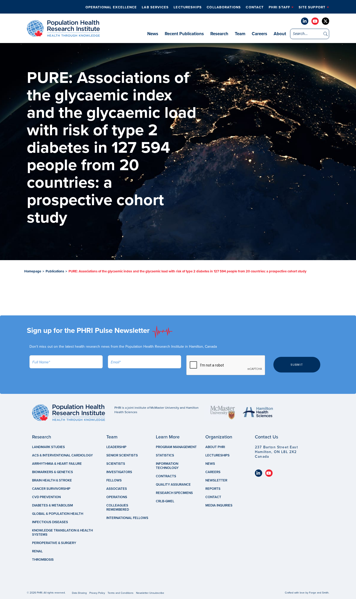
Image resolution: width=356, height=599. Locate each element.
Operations (116, 497)
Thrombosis (43, 560)
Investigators (119, 472)
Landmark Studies (48, 447)
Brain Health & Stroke (52, 480)
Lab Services (155, 7)
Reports (212, 489)
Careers (259, 33)
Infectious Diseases (50, 522)
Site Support (312, 7)
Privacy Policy (97, 593)
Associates (116, 489)
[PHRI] (63, 34)
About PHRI (215, 447)
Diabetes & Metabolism (52, 505)
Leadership (116, 447)
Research (219, 33)
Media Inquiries (218, 505)
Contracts (166, 476)
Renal (37, 551)
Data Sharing (79, 593)
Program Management (176, 447)
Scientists (115, 464)
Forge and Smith (319, 592)
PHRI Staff (279, 7)
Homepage (32, 271)
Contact (255, 7)
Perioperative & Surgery (54, 543)
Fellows (114, 480)
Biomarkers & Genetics (52, 472)
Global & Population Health (57, 514)
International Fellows (127, 518)
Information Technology (167, 466)
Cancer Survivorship (51, 489)
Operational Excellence (111, 7)
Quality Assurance (173, 484)
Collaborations (224, 7)
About (280, 33)
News (152, 33)
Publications (55, 271)
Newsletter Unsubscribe (150, 593)
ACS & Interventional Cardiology (62, 455)
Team (240, 33)
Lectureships (188, 7)
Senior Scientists (122, 455)
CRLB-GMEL (165, 501)
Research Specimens (174, 493)
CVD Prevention (46, 497)
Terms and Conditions (120, 593)
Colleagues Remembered (117, 507)
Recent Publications (184, 33)
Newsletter (216, 480)
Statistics (165, 455)
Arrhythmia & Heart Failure (57, 464)
